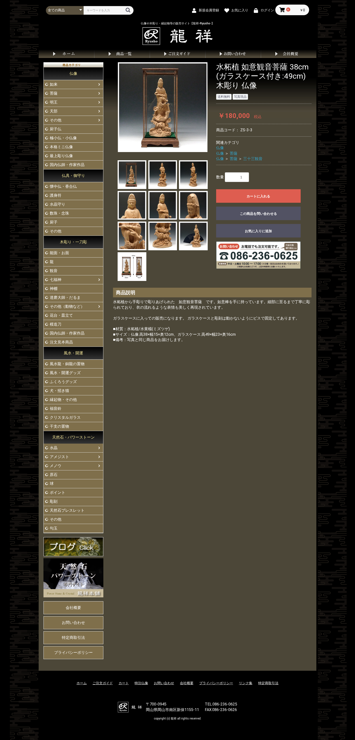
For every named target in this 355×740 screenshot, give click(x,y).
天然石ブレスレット (67, 510)
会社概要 (288, 53)
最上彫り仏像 (61, 156)
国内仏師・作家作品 (67, 164)
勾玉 (53, 528)
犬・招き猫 (59, 390)
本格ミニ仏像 (61, 147)
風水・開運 (73, 353)
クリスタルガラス (65, 417)
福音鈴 (55, 408)
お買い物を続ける (162, 375)
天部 (53, 111)
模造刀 (55, 324)
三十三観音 (253, 158)
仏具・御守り (73, 175)
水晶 (53, 448)
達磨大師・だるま (65, 297)
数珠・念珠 (59, 213)
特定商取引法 (73, 637)
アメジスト (59, 456)
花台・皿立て (61, 315)
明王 (53, 102)
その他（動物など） (67, 306)
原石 (53, 474)
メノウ (55, 465)
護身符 (55, 195)
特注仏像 (141, 683)
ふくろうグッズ (63, 381)
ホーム (66, 53)
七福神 (55, 279)
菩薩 (53, 93)
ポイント (57, 492)
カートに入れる (258, 196)
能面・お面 (59, 253)
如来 (53, 84)
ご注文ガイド (177, 53)
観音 (53, 270)
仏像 (73, 73)
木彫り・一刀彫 (73, 242)
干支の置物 (59, 426)
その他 (55, 120)
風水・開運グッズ (65, 372)
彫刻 (53, 501)
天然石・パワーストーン (73, 437)
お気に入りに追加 (258, 231)
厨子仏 (55, 129)
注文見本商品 (61, 342)
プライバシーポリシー (73, 652)
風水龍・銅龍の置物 (67, 364)
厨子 (53, 222)
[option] (163, 107)
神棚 (53, 288)
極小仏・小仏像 (63, 138)
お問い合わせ (233, 53)
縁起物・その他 (63, 399)
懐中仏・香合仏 (63, 186)
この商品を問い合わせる (258, 214)
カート (124, 683)
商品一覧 (122, 53)
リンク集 (245, 683)
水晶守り (57, 204)
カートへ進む (195, 375)
